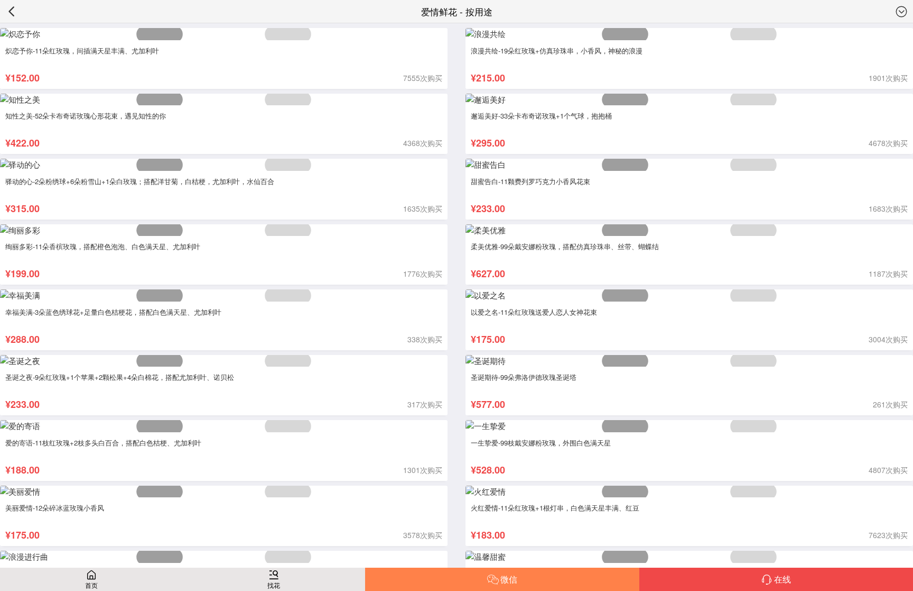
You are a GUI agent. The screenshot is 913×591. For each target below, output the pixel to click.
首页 (91, 584)
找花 (273, 584)
